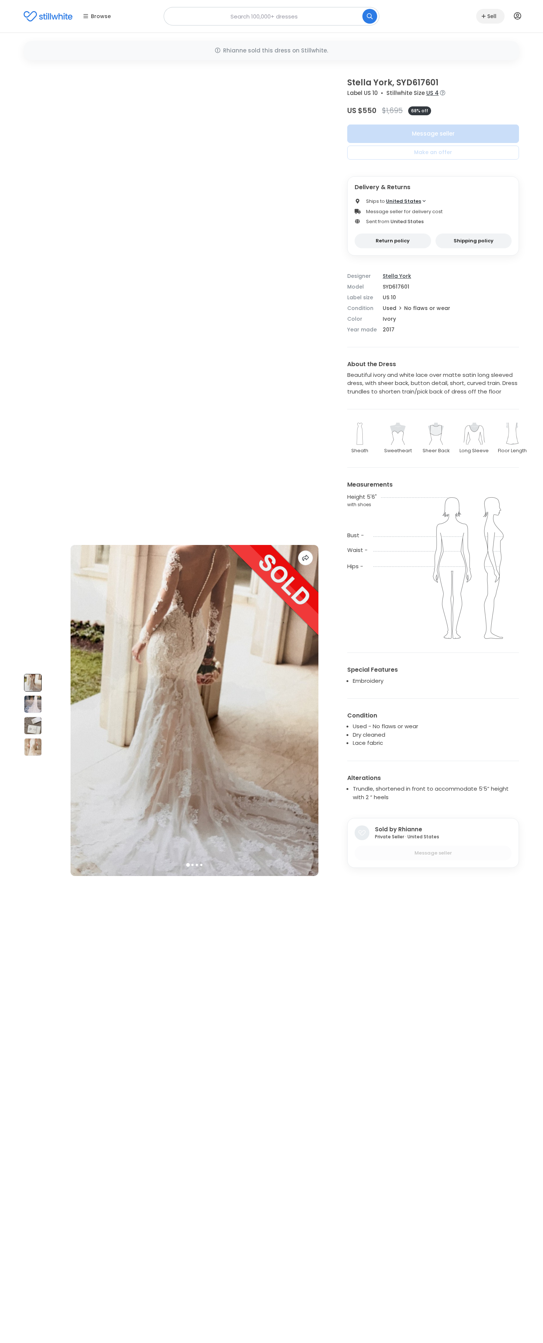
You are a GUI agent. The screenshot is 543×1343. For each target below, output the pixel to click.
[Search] (369, 16)
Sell (491, 16)
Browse (101, 16)
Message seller (433, 133)
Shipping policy (474, 240)
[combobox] (271, 16)
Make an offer (433, 152)
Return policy (393, 240)
